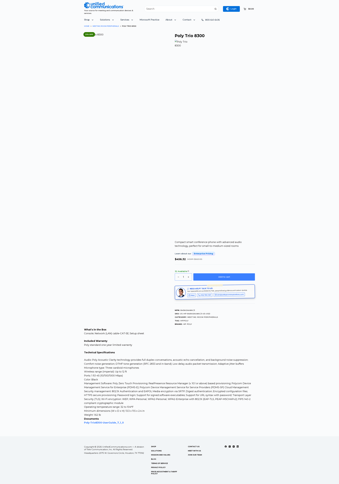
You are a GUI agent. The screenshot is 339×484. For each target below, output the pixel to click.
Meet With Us (194, 451)
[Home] (104, 4)
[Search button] (216, 9)
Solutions (156, 451)
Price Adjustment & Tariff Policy (164, 473)
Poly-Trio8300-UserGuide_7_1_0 (104, 422)
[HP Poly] (182, 139)
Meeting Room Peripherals (202, 317)
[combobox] (178, 9)
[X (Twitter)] (230, 447)
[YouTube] (234, 447)
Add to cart (224, 277)
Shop (153, 447)
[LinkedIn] (238, 447)
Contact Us (193, 447)
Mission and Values (160, 455)
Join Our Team (195, 455)
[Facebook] (226, 447)
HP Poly (187, 324)
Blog (153, 459)
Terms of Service (159, 463)
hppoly (184, 321)
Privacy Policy (158, 467)
